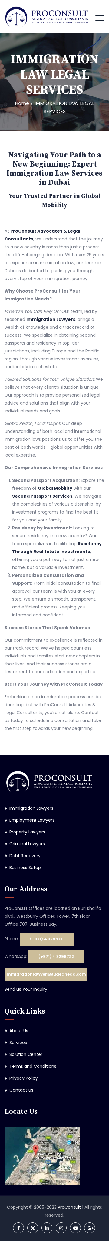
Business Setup (25, 867)
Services (18, 1042)
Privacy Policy (23, 1078)
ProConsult (69, 1207)
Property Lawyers (27, 832)
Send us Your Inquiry (26, 989)
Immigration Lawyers (31, 808)
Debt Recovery (25, 856)
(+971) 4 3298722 (56, 956)
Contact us (21, 1090)
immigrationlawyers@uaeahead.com (45, 974)
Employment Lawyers (31, 820)
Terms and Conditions (32, 1066)
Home (22, 103)
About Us (18, 1031)
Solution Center (25, 1054)
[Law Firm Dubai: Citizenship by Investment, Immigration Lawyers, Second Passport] (47, 16)
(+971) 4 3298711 (47, 939)
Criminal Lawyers (27, 844)
